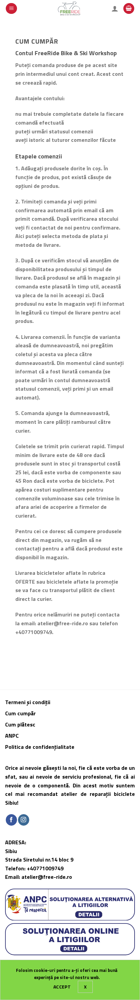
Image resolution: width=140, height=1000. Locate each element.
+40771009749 (45, 868)
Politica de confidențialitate (39, 747)
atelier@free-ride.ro (46, 877)
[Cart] (128, 8)
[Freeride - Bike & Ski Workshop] (70, 8)
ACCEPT (62, 986)
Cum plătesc (21, 724)
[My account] (114, 8)
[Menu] (11, 8)
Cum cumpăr (21, 713)
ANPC (12, 736)
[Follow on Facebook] (11, 820)
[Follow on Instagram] (23, 820)
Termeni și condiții (27, 702)
